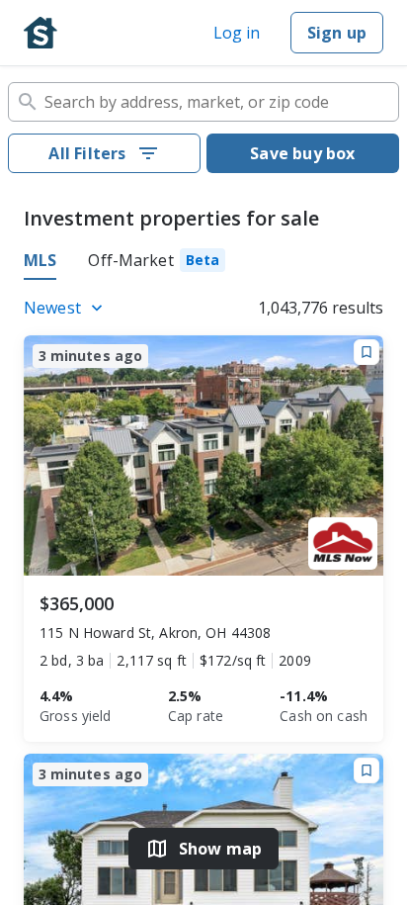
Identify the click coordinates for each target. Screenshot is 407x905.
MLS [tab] (40, 260)
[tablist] (203, 263)
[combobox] (203, 102)
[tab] (156, 263)
